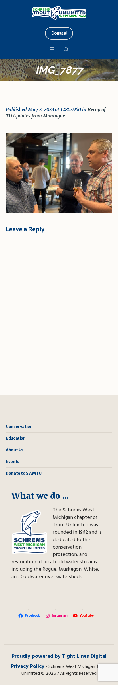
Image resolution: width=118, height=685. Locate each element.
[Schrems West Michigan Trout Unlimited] (59, 13)
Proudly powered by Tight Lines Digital (59, 656)
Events (12, 461)
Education (15, 438)
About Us (14, 449)
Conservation (19, 426)
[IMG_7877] (59, 173)
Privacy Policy (27, 666)
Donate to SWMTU (23, 473)
